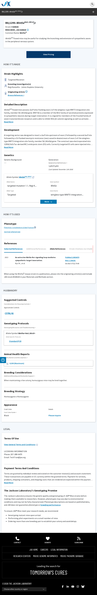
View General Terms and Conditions (19, 444)
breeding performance (50, 505)
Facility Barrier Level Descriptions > (16, 358)
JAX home (33, 549)
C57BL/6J (9, 313)
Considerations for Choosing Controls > (17, 304)
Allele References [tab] (57, 249)
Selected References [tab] (13, 249)
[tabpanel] (48, 261)
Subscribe (79, 542)
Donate (48, 542)
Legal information (59, 549)
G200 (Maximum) (16, 363)
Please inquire (54, 415)
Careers (44, 549)
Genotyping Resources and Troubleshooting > (19, 327)
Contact (17, 542)
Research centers (22, 555)
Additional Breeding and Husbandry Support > (19, 376)
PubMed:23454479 (72, 257)
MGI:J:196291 (70, 260)
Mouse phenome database (72, 555)
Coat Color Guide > (10, 412)
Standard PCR (15, 341)
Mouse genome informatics (45, 555)
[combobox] (24, 589)
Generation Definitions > (57, 163)
